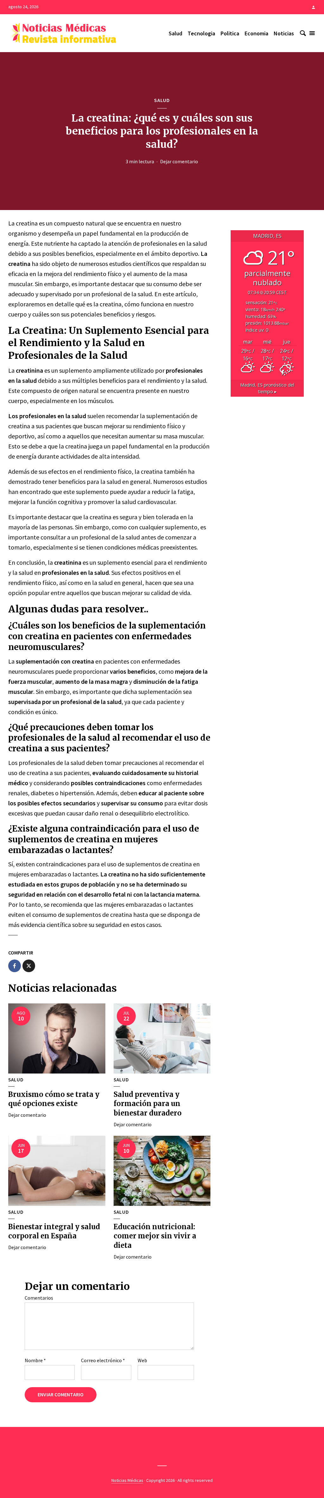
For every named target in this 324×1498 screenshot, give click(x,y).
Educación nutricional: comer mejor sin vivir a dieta (155, 1236)
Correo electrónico (103, 1360)
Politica (230, 33)
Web (142, 1360)
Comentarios (39, 1298)
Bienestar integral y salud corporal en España (54, 1231)
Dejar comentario (179, 161)
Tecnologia (201, 33)
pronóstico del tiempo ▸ (267, 388)
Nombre (35, 1360)
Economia (256, 33)
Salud (175, 33)
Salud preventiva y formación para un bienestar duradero (148, 1103)
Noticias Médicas (127, 1480)
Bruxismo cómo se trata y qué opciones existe (53, 1099)
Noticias (284, 33)
